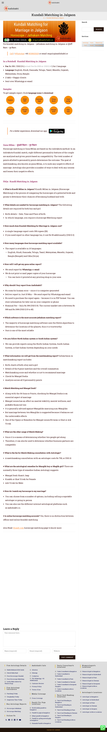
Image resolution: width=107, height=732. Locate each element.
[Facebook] (9, 720)
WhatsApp (19, 53)
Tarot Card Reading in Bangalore (63, 701)
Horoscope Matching (14, 711)
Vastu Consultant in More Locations (64, 690)
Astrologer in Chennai (89, 706)
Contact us (35, 676)
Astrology (85, 42)
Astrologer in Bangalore (90, 697)
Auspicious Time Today (14, 700)
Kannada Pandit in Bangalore (41, 723)
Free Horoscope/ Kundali (15, 676)
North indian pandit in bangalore (38, 709)
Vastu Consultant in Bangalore (67, 671)
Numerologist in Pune (89, 678)
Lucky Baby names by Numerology (13, 682)
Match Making (99, 45)
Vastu (91, 42)
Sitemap (34, 673)
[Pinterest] (17, 720)
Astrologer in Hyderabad (90, 700)
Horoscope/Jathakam (14, 708)
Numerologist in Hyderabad (91, 674)
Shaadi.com (18, 528)
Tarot (85, 45)
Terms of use (36, 690)
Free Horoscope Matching (15, 679)
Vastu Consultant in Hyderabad (62, 675)
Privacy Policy (37, 686)
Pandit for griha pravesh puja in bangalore (40, 719)
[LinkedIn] (14, 720)
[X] (6, 720)
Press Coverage (37, 698)
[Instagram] (12, 720)
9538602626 (33, 53)
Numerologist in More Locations (88, 687)
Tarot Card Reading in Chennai (67, 713)
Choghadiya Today (13, 697)
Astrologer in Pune (88, 703)
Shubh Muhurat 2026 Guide (15, 670)
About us (35, 670)
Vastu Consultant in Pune (65, 679)
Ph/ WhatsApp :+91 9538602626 (37, 679)
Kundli (91, 45)
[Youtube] (20, 720)
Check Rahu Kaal (12, 673)
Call (11, 53)
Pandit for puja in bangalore (41, 713)
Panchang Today (12, 694)
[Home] (44, 18)
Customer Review (38, 683)
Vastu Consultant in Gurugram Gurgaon (65, 685)
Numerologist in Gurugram (91, 684)
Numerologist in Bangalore (91, 671)
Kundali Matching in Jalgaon (55, 18)
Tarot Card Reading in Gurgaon (63, 716)
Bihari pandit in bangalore (40, 716)
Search (99, 29)
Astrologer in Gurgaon (89, 709)
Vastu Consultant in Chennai (66, 682)
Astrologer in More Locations (92, 712)
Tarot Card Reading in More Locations (65, 721)
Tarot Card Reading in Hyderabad (63, 706)
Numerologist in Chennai (90, 681)
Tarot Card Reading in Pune (66, 710)
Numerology (99, 42)
